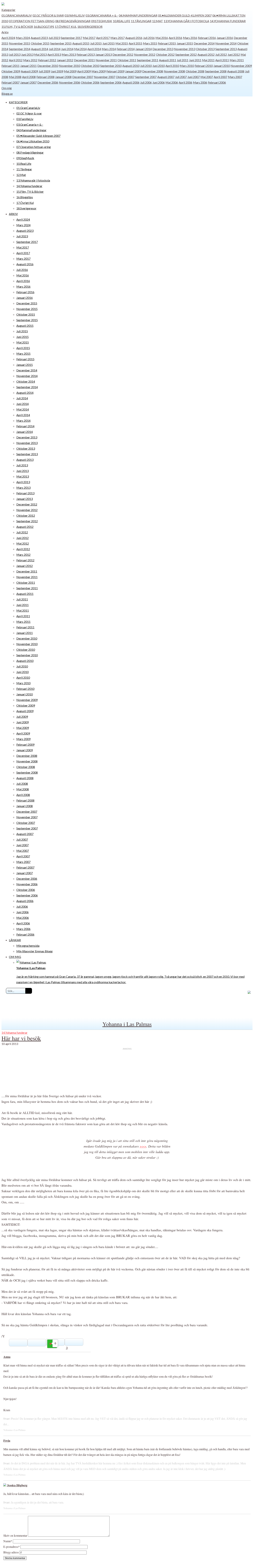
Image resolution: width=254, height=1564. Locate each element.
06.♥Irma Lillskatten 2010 (32, 141)
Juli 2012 (221, 54)
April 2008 (29, 77)
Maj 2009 (70, 71)
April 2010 (172, 65)
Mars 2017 (117, 37)
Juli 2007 (181, 77)
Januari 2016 (225, 37)
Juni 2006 (158, 82)
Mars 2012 (30, 60)
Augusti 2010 (130, 65)
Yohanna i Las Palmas (127, 1024)
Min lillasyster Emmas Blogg (34, 951)
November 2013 (184, 49)
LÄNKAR (15, 940)
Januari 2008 (63, 77)
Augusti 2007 (165, 77)
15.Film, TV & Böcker (17, 26)
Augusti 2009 (29, 71)
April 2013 (54, 54)
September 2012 (186, 54)
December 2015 (26, 303)
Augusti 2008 (235, 71)
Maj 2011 (208, 60)
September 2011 (147, 60)
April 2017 (103, 37)
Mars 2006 (200, 82)
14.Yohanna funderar (228, 21)
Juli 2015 (96, 43)
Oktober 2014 (25, 381)
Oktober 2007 (125, 77)
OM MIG (15, 957)
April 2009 (84, 71)
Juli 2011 (182, 60)
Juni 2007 (193, 77)
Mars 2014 (109, 49)
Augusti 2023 (39, 37)
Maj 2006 (171, 82)
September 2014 (19, 49)
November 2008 (174, 71)
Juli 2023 (54, 37)
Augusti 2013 (24, 459)
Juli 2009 (44, 71)
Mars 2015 (150, 43)
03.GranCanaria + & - (102, 15)
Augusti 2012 (206, 54)
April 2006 (185, 82)
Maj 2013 (40, 54)
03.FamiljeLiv (75, 15)
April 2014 (94, 49)
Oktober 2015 (40, 43)
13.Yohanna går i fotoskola (186, 21)
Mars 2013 (69, 54)
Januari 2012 (65, 60)
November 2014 (226, 43)
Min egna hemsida (27, 945)
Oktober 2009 (10, 71)
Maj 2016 (161, 37)
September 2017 (71, 37)
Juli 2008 (22, 783)
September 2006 (111, 82)
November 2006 (69, 82)
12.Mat (157, 21)
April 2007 (220, 77)
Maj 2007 (206, 77)
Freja (6, 1440)
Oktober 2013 (205, 49)
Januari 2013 (103, 54)
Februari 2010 (204, 65)
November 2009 (241, 65)
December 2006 (47, 82)
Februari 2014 (126, 49)
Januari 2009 (133, 71)
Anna (6, 1357)
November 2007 (104, 77)
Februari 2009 (115, 71)
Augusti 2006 (130, 82)
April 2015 (135, 43)
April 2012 (15, 60)
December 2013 (162, 49)
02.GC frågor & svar (48, 15)
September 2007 (146, 77)
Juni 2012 (234, 54)
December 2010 (47, 65)
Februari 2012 (47, 60)
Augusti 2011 (167, 60)
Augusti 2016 (133, 37)
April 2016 (175, 37)
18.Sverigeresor (89, 26)
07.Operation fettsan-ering (31, 21)
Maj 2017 (89, 37)
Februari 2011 (10, 65)
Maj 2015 (121, 43)
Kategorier (8, 10)
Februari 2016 (207, 37)
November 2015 (19, 43)
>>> (143, 1146)
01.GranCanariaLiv (16, 15)
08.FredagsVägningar (72, 21)
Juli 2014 (54, 49)
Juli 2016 (149, 37)
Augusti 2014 (39, 49)
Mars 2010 (187, 65)
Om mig (6, 88)
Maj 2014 (80, 49)
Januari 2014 (143, 49)
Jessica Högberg (17, 1485)
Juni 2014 (67, 49)
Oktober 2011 (127, 60)
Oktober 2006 (90, 82)
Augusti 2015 (80, 43)
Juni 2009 (57, 71)
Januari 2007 (28, 82)
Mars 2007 (235, 77)
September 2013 (226, 49)
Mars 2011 (237, 60)
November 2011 (106, 60)
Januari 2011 (28, 65)
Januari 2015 (185, 43)
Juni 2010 (158, 65)
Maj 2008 (15, 77)
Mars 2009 (98, 71)
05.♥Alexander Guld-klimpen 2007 (185, 15)
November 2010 (69, 65)
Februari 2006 (217, 82)
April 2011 (222, 60)
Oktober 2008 (195, 71)
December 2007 (82, 77)
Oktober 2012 (165, 54)
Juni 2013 (27, 54)
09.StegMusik (101, 21)
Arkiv (5, 32)
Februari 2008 (45, 77)
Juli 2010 (146, 65)
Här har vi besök (21, 1038)
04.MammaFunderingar (138, 15)
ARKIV (13, 214)
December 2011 (84, 60)
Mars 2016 (190, 37)
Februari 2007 (10, 82)
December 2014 (204, 43)
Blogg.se (7, 93)
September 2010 (111, 65)
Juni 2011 (195, 60)
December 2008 (152, 71)
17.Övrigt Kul (66, 26)
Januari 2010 (221, 65)
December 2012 (122, 54)
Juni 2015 (108, 43)
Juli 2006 (146, 82)
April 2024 (8, 37)
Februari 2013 (86, 54)
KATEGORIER (18, 102)
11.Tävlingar (141, 21)
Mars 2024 (23, 37)
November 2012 (144, 54)
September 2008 (215, 71)
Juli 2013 (14, 54)
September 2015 (61, 43)
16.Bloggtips (44, 26)
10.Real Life (121, 21)
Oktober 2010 (90, 65)
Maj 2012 (22, 543)
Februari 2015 (167, 43)
